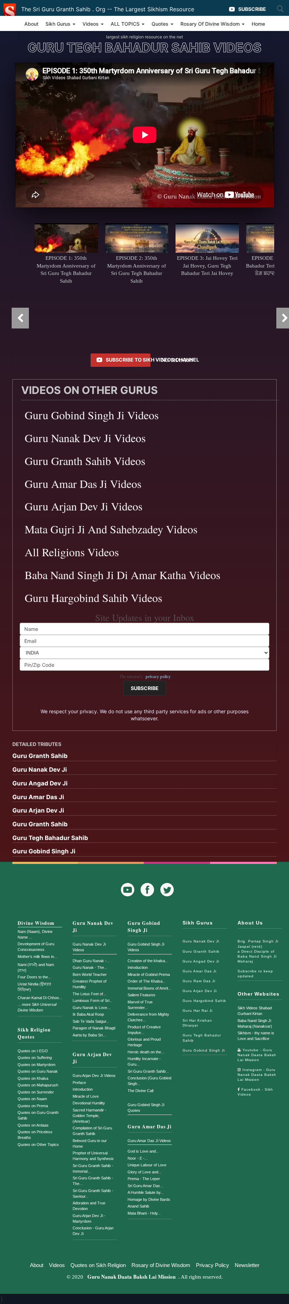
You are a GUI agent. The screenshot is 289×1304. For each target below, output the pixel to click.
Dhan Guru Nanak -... (91, 961)
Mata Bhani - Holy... (144, 1213)
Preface (79, 1082)
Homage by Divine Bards (149, 1199)
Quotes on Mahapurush (38, 1085)
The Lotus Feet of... (89, 994)
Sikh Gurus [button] (58, 24)
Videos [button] (91, 24)
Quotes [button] (161, 24)
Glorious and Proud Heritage (144, 1042)
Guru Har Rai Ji (198, 1011)
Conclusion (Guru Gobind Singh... (149, 1081)
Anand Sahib (138, 1206)
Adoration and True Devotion (89, 1206)
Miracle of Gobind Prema (149, 974)
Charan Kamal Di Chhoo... (40, 998)
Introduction (83, 1089)
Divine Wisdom (36, 923)
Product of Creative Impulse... (144, 1030)
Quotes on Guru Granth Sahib (38, 1115)
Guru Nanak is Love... (91, 1007)
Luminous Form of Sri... (92, 1000)
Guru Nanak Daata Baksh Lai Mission (131, 1276)
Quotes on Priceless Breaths (35, 1135)
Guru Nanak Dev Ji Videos (89, 947)
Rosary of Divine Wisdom (160, 1265)
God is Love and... (143, 1151)
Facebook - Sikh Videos (255, 1091)
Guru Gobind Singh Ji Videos (146, 947)
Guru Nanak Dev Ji (93, 927)
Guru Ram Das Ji (199, 981)
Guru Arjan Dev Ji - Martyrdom (89, 1218)
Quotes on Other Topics (38, 1144)
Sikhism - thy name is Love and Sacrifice (256, 1036)
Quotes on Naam (32, 1099)
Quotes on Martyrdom (36, 1064)
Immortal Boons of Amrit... (149, 988)
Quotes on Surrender (36, 1092)
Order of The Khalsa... (147, 981)
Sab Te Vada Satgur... (91, 1021)
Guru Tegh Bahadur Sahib (202, 1037)
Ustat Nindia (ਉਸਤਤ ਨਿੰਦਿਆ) (34, 987)
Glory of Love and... (144, 1172)
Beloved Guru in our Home (90, 1143)
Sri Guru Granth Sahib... (148, 1071)
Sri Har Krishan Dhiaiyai (197, 1022)
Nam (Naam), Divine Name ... (35, 934)
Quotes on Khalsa (33, 1078)
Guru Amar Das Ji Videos (149, 1141)
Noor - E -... (138, 1158)
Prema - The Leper (144, 1179)
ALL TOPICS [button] (126, 24)
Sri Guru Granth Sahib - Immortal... (93, 1168)
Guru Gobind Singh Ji (144, 927)
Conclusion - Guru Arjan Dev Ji (93, 1231)
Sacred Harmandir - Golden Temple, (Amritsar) (89, 1115)
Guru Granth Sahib (201, 951)
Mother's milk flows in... (37, 956)
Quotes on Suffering (35, 1057)
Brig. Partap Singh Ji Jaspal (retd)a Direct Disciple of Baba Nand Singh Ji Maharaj (258, 951)
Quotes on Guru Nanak (38, 1071)
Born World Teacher (90, 974)
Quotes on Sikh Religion (98, 1265)
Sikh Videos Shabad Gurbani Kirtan (255, 1011)
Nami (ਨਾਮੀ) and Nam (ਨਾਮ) (36, 967)
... (37, 1007)
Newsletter (247, 1265)
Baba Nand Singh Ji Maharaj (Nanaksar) (255, 1023)
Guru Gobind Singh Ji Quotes (146, 1107)
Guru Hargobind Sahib (204, 1001)
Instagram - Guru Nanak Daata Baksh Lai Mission (257, 1075)
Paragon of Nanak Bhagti (94, 1028)
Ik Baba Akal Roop (88, 1014)
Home (258, 24)
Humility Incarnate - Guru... (144, 1061)
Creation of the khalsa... (148, 961)
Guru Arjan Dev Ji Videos (94, 1075)
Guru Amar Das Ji (150, 1126)
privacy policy (158, 676)
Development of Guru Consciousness (36, 947)
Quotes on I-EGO (33, 1051)
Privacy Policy (212, 1265)
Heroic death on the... (146, 1052)
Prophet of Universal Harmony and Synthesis (93, 1156)
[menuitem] (144, 757)
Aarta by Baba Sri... (89, 1035)
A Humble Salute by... (146, 1192)
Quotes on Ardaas (33, 1125)
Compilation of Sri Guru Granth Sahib (92, 1131)
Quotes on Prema (33, 1106)
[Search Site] (280, 9)
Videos (57, 1265)
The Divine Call (140, 1091)
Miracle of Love (86, 1096)
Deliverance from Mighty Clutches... (148, 1017)
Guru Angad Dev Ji (201, 961)
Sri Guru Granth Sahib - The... (93, 1181)
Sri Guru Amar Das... (145, 1186)
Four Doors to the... (34, 977)
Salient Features (141, 995)
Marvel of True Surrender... (140, 1005)
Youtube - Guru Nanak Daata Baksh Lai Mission (257, 1055)
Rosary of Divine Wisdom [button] (210, 24)
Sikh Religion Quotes (34, 1033)
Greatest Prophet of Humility (89, 984)
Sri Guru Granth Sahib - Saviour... (93, 1193)
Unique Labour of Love (147, 1165)
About (31, 24)
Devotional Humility (89, 1103)
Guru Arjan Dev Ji (92, 1058)
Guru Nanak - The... (90, 967)
